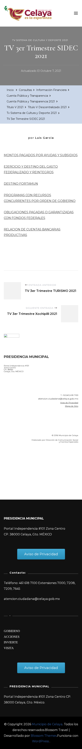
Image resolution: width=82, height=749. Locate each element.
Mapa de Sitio (71, 406)
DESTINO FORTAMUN (21, 183)
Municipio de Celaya (47, 724)
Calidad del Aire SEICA (24, 457)
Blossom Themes (44, 736)
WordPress (40, 741)
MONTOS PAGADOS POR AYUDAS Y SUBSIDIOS (41, 155)
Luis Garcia (44, 138)
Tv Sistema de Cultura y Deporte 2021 (40, 40)
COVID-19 (12, 468)
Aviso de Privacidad (69, 402)
